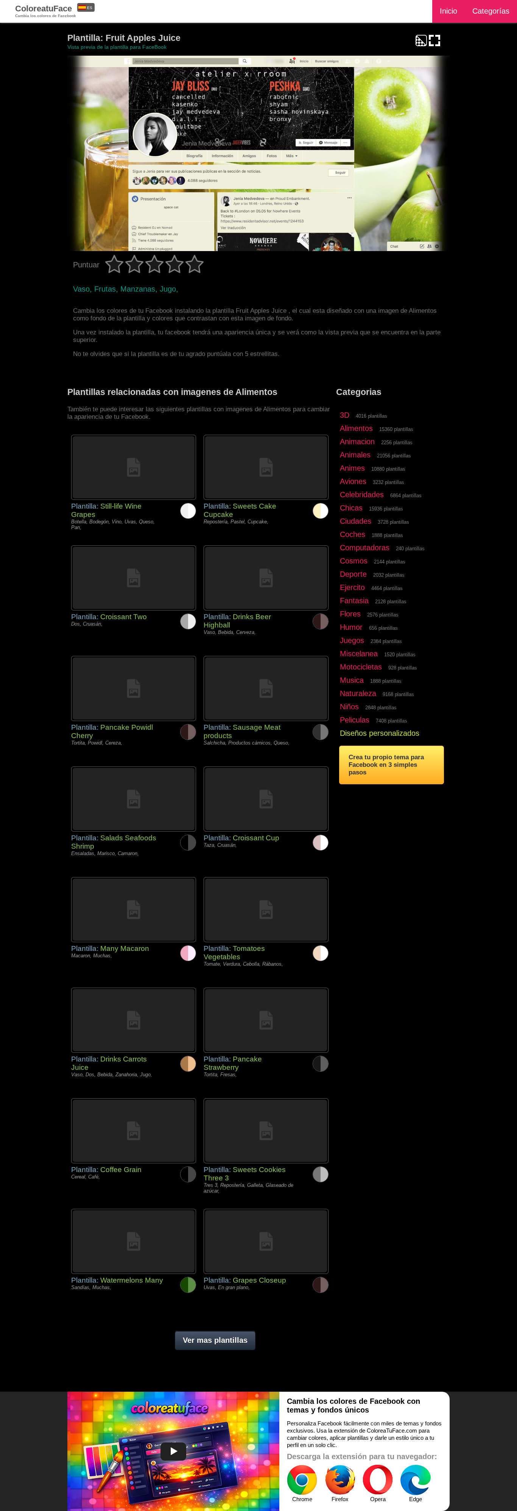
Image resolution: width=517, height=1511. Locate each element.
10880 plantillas (388, 469)
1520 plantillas (400, 654)
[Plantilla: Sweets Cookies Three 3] (266, 1130)
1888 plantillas (387, 535)
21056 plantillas (394, 456)
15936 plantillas (386, 509)
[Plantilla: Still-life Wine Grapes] (133, 467)
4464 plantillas (387, 588)
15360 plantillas (396, 429)
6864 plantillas (406, 495)
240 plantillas (410, 548)
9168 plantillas (398, 694)
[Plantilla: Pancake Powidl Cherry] (133, 688)
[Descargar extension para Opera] (378, 1480)
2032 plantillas (389, 575)
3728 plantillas (393, 522)
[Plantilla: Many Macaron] (133, 909)
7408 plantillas (391, 721)
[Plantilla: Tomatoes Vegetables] (266, 909)
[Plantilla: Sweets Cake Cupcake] (266, 467)
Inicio (448, 11)
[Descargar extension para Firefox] (340, 1480)
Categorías (490, 11)
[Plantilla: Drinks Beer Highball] (266, 577)
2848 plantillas (381, 707)
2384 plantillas (386, 641)
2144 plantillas (389, 562)
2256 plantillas (397, 442)
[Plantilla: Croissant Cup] (266, 799)
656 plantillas (383, 628)
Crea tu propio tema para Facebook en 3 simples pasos (386, 765)
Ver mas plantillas (215, 1340)
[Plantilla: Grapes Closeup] (266, 1241)
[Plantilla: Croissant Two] (133, 577)
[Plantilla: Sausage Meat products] (266, 688)
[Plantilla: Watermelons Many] (133, 1241)
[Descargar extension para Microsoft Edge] (415, 1480)
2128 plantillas (390, 601)
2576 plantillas (383, 615)
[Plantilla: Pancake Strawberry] (266, 1020)
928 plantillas (402, 668)
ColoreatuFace (45, 11)
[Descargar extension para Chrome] (302, 1480)
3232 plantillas (388, 482)
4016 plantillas (371, 416)
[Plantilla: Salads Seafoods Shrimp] (133, 799)
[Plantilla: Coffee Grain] (133, 1130)
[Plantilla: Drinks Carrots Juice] (133, 1020)
